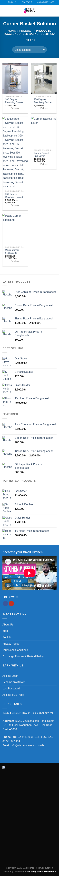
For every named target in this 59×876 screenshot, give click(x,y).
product (26, 30)
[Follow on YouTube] (11, 603)
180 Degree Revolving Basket (14, 101)
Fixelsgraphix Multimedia (42, 871)
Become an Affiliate (13, 682)
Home (12, 30)
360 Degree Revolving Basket (14, 195)
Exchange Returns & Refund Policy (23, 656)
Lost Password (11, 688)
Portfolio (7, 637)
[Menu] (4, 11)
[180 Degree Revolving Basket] (15, 78)
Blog (5, 630)
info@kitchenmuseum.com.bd (28, 745)
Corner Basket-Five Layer (41, 154)
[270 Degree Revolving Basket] (44, 78)
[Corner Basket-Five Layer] (44, 132)
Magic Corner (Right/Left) (12, 251)
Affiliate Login (10, 675)
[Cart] (55, 10)
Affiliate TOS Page (13, 694)
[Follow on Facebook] (5, 603)
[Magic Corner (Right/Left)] (15, 229)
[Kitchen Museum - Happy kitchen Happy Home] (29, 11)
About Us (7, 624)
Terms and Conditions (15, 650)
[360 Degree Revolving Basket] (15, 153)
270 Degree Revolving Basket (43, 101)
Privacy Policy (10, 643)
